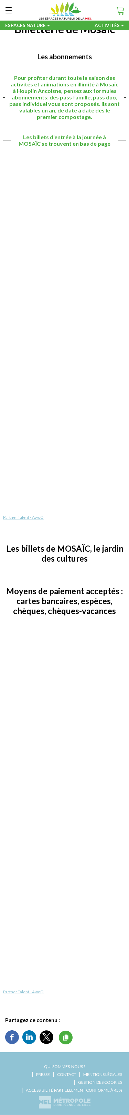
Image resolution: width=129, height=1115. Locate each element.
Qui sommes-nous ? (64, 1066)
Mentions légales (102, 1074)
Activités (107, 25)
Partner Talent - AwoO (23, 517)
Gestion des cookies (100, 1082)
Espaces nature (25, 25)
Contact (66, 1074)
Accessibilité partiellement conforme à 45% (74, 1090)
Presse (43, 1074)
